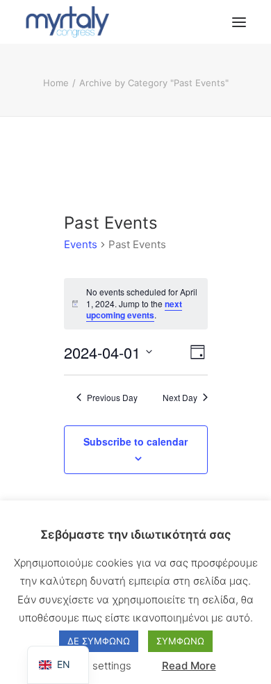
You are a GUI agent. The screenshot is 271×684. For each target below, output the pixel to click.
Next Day (180, 397)
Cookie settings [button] (93, 665)
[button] (239, 22)
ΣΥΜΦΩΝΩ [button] (180, 640)
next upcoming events (134, 310)
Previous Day (112, 397)
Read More (189, 665)
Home (56, 82)
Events (80, 244)
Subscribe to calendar (135, 441)
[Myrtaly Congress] (67, 22)
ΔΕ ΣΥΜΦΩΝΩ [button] (98, 640)
